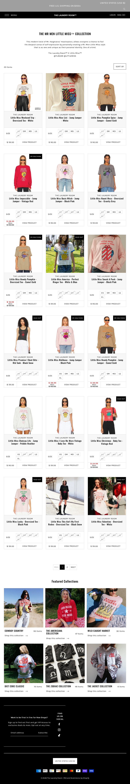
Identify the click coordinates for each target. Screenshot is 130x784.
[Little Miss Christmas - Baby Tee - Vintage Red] (107, 415)
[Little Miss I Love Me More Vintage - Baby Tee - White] (65, 415)
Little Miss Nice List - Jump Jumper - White (65, 119)
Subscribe (43, 733)
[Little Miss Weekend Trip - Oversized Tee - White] (23, 92)
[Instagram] (59, 729)
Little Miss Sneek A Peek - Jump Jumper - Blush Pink (107, 281)
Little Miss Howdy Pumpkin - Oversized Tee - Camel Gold (23, 281)
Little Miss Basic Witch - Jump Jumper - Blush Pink (65, 200)
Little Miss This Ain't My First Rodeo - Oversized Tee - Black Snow (65, 523)
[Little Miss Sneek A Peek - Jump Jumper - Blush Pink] (107, 254)
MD (30, 131)
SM (24, 131)
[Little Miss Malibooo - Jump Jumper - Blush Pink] (65, 335)
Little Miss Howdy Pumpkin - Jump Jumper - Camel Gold (107, 361)
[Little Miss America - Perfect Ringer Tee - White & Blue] (65, 254)
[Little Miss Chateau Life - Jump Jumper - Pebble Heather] (23, 415)
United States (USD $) (112, 3)
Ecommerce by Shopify (80, 778)
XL (18, 135)
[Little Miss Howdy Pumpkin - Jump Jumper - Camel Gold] (107, 335)
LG (36, 131)
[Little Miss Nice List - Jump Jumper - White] (65, 92)
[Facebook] (59, 724)
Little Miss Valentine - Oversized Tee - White (106, 523)
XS (18, 131)
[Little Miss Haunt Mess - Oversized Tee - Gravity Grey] (107, 173)
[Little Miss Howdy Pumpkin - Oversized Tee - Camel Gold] (23, 254)
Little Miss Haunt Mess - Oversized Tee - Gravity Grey (107, 200)
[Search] (124, 9)
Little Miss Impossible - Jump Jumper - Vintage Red (23, 200)
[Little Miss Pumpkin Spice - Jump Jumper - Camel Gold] (107, 92)
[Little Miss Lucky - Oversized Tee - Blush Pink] (23, 496)
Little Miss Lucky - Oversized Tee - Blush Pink (23, 523)
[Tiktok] (59, 735)
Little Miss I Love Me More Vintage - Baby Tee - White (65, 442)
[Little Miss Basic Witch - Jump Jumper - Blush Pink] (65, 173)
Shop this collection (14, 635)
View (29, 142)
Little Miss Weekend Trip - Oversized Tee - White (23, 119)
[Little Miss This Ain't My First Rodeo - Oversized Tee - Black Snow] (65, 496)
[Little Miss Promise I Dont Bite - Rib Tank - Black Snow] (23, 335)
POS (65, 778)
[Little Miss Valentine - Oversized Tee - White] (107, 496)
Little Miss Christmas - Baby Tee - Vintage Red (107, 442)
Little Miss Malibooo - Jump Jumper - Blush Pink (65, 361)
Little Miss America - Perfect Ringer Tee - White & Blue (65, 281)
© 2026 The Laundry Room (51, 778)
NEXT (73, 567)
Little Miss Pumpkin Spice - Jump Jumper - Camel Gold (107, 119)
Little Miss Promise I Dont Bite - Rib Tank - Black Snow (23, 361)
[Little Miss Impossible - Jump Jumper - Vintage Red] (23, 173)
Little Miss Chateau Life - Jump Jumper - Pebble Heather (23, 442)
